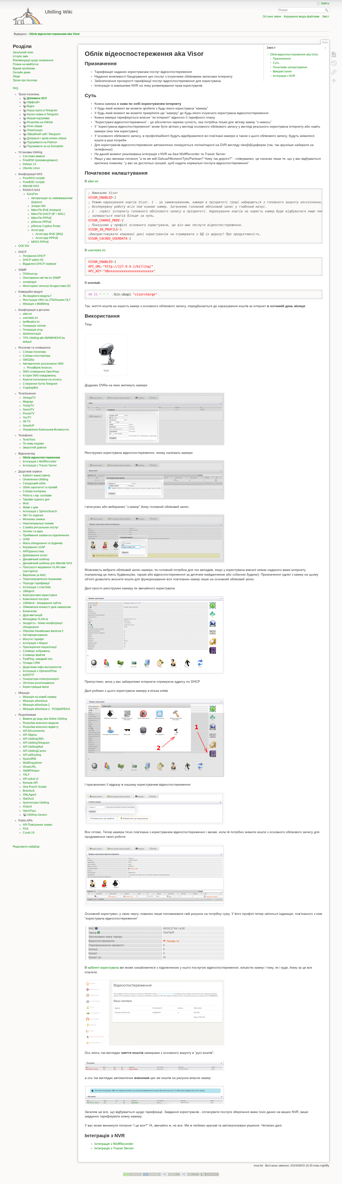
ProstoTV (28, 413)
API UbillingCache (34, 751)
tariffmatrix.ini (31, 321)
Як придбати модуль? (37, 296)
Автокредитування (35, 635)
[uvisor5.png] (154, 737)
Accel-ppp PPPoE (47, 238)
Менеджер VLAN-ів (35, 619)
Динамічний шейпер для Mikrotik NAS (47, 563)
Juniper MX (38, 206)
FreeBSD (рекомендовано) (40, 160)
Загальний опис (23, 52)
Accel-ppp (37, 230)
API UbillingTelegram (36, 742)
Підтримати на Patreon (42, 142)
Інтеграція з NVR (284, 76)
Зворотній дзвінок (34, 447)
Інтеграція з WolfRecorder (40, 461)
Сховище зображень (36, 651)
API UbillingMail (33, 746)
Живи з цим (30, 507)
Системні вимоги (34, 156)
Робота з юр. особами (37, 495)
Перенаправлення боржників (42, 579)
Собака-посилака (34, 351)
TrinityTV (28, 405)
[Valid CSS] (190, 1174)
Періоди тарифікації (36, 583)
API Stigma (30, 734)
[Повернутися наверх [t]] (334, 81)
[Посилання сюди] (334, 72)
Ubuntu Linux (31, 168)
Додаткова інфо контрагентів (42, 667)
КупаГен (32, 194)
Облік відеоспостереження (41, 457)
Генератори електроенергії (41, 679)
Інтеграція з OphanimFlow (40, 671)
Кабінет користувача (36, 475)
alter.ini (27, 314)
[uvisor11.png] (154, 1095)
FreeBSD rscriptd (33, 182)
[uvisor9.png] (154, 1012)
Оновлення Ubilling (35, 479)
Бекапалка (30, 611)
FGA (25, 828)
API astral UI (30, 778)
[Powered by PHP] (151, 1174)
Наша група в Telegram (42, 110)
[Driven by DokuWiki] (209, 1174)
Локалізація (35, 130)
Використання (282, 71)
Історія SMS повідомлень (39, 375)
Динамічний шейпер (36, 559)
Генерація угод (33, 329)
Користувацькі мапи (36, 687)
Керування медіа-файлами (301, 16)
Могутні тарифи (33, 639)
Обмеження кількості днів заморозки (47, 607)
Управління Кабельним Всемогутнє (46, 429)
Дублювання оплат (35, 555)
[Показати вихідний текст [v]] (334, 54)
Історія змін (20, 56)
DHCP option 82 (33, 259)
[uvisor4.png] (154, 635)
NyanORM (29, 758)
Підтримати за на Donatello (45, 146)
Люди (16, 76)
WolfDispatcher (32, 762)
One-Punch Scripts (35, 786)
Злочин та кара (33, 531)
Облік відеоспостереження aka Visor (54, 34)
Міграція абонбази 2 (36, 704)
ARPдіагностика (33, 551)
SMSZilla (28, 359)
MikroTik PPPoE (41, 218)
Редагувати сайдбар (26, 846)
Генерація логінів (34, 325)
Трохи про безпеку (25, 80)
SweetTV (28, 409)
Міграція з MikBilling (36, 303)
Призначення (282, 58)
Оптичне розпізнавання (38, 683)
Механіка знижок (34, 519)
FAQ (15, 88)
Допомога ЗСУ (37, 98)
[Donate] (132, 1174)
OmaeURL (29, 766)
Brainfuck (29, 790)
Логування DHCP (34, 256)
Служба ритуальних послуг (40, 527)
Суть (276, 62)
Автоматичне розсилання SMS (43, 363)
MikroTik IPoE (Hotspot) (46, 210)
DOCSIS (23, 246)
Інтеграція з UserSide (37, 587)
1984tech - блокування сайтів (42, 603)
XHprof (27, 806)
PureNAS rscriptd (34, 178)
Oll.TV (26, 421)
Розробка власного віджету (40, 727)
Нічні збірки (34, 126)
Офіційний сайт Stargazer (44, 134)
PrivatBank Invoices (39, 367)
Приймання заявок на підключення (46, 535)
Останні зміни (272, 16)
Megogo (28, 401)
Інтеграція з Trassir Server (40, 465)
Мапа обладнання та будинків (42, 543)
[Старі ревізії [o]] (334, 63)
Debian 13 (29, 164)
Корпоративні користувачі (40, 595)
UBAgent (28, 591)
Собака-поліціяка (34, 491)
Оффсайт (33, 102)
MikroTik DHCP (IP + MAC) (48, 214)
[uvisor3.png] (154, 538)
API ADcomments (34, 731)
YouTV (27, 417)
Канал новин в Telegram (42, 114)
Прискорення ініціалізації (40, 647)
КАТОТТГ (28, 675)
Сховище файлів (34, 655)
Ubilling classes (37, 814)
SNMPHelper (31, 770)
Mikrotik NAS (31, 186)
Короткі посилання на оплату (42, 379)
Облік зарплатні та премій (40, 487)
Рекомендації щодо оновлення (33, 60)
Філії (26, 503)
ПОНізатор (30, 273)
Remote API (30, 782)
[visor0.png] (107, 354)
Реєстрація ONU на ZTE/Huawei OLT (46, 300)
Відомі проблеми (24, 68)
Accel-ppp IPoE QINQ (49, 234)
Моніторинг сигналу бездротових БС (47, 286)
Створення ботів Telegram (40, 383)
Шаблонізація (32, 333)
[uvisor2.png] (154, 479)
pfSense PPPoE (41, 222)
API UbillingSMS (33, 738)
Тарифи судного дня (36, 499)
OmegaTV (29, 397)
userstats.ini (30, 317)
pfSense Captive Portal (45, 226)
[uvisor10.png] (154, 1065)
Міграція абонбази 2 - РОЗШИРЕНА (46, 709)
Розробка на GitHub (40, 122)
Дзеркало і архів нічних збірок (46, 138)
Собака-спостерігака (36, 355)
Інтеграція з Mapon (35, 643)
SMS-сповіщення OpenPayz (41, 371)
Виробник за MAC (34, 575)
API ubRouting (32, 755)
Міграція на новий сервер (40, 697)
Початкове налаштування (290, 67)
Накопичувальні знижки (38, 523)
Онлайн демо (21, 72)
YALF (26, 774)
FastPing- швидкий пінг (38, 659)
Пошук (327, 10)
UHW (26, 539)
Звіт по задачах (33, 515)
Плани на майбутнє (26, 64)
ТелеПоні (29, 439)
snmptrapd (29, 282)
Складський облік (34, 483)
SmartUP (28, 425)
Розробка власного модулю (41, 723)
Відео (30, 106)
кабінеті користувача (103, 967)
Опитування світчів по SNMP (42, 277)
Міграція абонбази (35, 700)
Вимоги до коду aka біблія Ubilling (45, 718)
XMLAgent (29, 794)
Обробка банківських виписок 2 (43, 631)
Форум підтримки (38, 118)
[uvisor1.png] (154, 419)
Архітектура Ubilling (36, 802)
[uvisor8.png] (154, 943)
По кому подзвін (33, 443)
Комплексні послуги (36, 599)
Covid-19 (28, 832)
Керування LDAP (34, 547)
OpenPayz (29, 810)
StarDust (28, 798)
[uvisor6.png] (154, 808)
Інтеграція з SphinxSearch (40, 511)
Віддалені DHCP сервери (39, 263)
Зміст (325, 16)
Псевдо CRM (31, 663)
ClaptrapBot (30, 387)
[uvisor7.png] (154, 875)
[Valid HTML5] (171, 1174)
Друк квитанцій (32, 615)
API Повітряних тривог (37, 824)
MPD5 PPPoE (40, 242)
